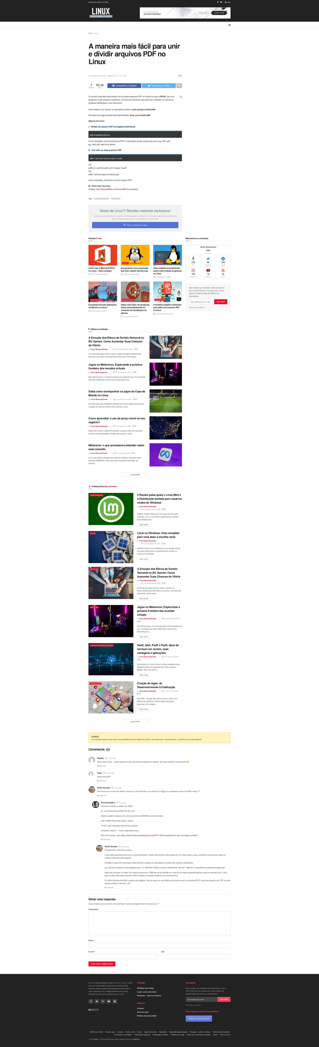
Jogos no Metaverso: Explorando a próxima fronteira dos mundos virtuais (115, 366)
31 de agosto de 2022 (123, 426)
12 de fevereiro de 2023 (99, 274)
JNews (96, 1039)
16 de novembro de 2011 (97, 75)
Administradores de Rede (101, 645)
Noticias (94, 569)
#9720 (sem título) (96, 1032)
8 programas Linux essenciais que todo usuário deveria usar (134, 269)
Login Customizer (150, 1032)
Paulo (99, 773)
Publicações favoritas (160, 1034)
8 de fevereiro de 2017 (98, 311)
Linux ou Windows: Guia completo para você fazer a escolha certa (158, 535)
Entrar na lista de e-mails (137, 225)
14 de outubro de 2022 (123, 399)
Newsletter (163, 1032)
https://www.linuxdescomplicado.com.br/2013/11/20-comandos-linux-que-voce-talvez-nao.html (159, 835)
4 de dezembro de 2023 (151, 509)
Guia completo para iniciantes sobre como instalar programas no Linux (167, 271)
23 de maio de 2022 (122, 453)
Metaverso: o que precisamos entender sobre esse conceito (116, 447)
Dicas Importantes (101, 199)
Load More (135, 475)
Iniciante (159, 263)
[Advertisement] (208, 69)
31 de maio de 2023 (170, 691)
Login (228, 2)
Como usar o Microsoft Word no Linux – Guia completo (101, 269)
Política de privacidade (147, 1015)
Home (90, 33)
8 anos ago (118, 788)
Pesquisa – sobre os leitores (149, 995)
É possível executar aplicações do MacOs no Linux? (102, 306)
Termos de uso (225, 1034)
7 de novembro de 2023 (123, 349)
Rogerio (100, 758)
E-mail (91, 951)
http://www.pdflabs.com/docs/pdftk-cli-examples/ (117, 189)
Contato (140, 1008)
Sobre (215, 1034)
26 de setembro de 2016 (164, 313)
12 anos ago (112, 758)
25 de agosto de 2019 (163, 277)
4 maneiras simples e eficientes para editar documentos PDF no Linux (167, 307)
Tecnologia (95, 684)
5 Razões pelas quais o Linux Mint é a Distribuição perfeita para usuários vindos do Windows (159, 498)
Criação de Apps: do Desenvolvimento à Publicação (156, 685)
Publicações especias (142, 1034)
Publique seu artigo (145, 988)
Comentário (93, 909)
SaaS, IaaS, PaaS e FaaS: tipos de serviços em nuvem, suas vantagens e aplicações (158, 649)
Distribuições (96, 300)
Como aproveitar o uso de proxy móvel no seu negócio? (116, 420)
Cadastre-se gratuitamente (198, 1018)
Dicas (96, 33)
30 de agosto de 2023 (123, 372)
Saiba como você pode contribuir (199, 1034)
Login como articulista (146, 992)
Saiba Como (128, 300)
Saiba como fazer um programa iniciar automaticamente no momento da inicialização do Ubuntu (135, 308)
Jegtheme (136, 1039)
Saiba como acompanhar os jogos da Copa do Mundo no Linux (116, 393)
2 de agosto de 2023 (171, 656)
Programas (116, 199)
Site (163, 951)
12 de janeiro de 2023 (130, 274)
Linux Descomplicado (99, 349)
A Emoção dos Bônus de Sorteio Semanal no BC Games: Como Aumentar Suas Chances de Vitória (116, 341)
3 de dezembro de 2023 (151, 543)
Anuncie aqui (142, 1012)
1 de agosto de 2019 (130, 316)
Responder (102, 766)
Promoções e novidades (123, 1034)
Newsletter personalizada (178, 1032)
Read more (143, 525)
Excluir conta (130, 1032)
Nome (91, 940)
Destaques (160, 300)
